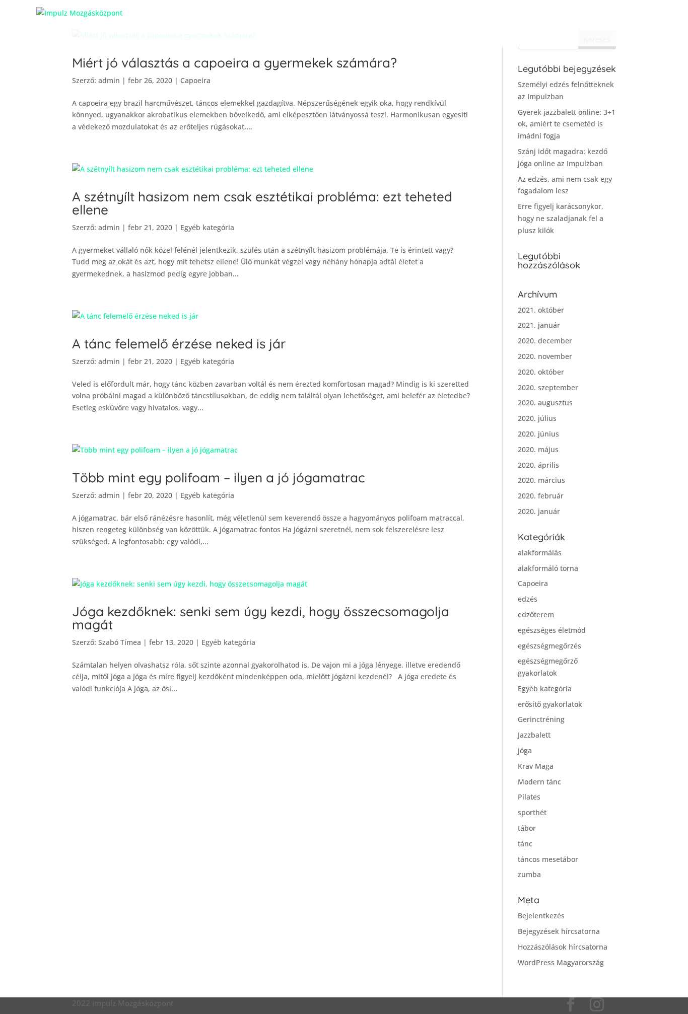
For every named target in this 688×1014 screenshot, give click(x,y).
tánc (525, 843)
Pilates (529, 797)
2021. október (541, 310)
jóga (525, 750)
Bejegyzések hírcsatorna (559, 931)
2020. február (541, 495)
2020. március (541, 480)
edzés (527, 599)
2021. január (539, 325)
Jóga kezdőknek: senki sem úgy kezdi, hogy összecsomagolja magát (260, 618)
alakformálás (540, 552)
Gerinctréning (541, 719)
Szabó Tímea (119, 642)
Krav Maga (536, 766)
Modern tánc (539, 781)
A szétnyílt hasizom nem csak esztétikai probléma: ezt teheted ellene (262, 203)
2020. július (537, 418)
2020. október (541, 372)
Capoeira (195, 80)
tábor (527, 828)
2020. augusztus (545, 402)
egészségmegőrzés (549, 645)
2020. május (538, 449)
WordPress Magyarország (561, 962)
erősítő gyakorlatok (550, 704)
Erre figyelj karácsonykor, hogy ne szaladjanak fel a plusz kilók (560, 218)
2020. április (538, 465)
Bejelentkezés (541, 915)
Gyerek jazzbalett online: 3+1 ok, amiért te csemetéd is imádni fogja (566, 124)
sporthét (532, 812)
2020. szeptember (548, 387)
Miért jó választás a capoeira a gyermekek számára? (234, 62)
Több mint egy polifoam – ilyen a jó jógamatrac (218, 477)
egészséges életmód (552, 630)
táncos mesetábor (548, 859)
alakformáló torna (548, 568)
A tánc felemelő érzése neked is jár (179, 343)
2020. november (545, 356)
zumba (529, 874)
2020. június (538, 434)
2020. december (545, 340)
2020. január (539, 511)
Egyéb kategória (207, 227)
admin (109, 80)
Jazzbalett (534, 735)
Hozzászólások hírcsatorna (562, 947)
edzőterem (536, 614)
